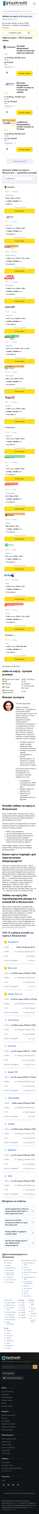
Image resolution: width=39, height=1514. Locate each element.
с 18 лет (26, 1275)
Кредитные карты (7, 1430)
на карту (9, 1263)
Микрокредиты (7, 1435)
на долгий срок (33, 1320)
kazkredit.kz (15, 1503)
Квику (7, 583)
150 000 (22, 1310)
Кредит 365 (8, 345)
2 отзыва (13, 549)
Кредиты (5, 1411)
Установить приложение (14, 1378)
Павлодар (9, 1346)
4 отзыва (13, 432)
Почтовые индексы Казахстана (12, 1468)
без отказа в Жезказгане (10, 1274)
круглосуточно (11, 1280)
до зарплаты (10, 1314)
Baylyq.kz (8, 553)
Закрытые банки (7, 1397)
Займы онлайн (8, 1260)
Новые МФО (6, 1450)
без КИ (26, 1293)
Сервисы (5, 1459)
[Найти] (35, 1367)
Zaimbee (8, 523)
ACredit (7, 613)
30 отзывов (14, 282)
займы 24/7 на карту (30, 1272)
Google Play (10, 1373)
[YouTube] (8, 1485)
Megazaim (8, 436)
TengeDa (8, 406)
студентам (9, 1277)
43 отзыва (14, 252)
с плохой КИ (10, 1282)
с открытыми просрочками (28, 1282)
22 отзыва (14, 221)
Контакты (5, 1477)
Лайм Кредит (9, 376)
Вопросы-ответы (7, 1406)
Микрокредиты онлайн (28, 1260)
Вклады (4, 1403)
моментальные (11, 1312)
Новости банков (7, 1400)
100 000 (22, 1308)
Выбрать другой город (9, 19)
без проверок (10, 1317)
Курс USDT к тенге (7, 1465)
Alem (7, 466)
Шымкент (9, 1336)
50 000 (22, 1305)
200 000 (22, 1313)
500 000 (22, 1315)
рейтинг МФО (10, 1303)
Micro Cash (8, 225)
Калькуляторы (6, 1471)
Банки (4, 1388)
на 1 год (33, 1316)
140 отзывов (14, 580)
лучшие (26, 1291)
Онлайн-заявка (24, 73)
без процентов (11, 1268)
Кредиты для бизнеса (8, 1427)
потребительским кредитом (14, 927)
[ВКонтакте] (4, 1485)
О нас (3, 1480)
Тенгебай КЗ (9, 195)
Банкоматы (5, 1394)
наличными (27, 1270)
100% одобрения (10, 1323)
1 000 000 (23, 1318)
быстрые (26, 1286)
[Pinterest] (18, 1485)
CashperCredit (9, 493)
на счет (26, 1267)
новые (8, 1265)
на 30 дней (32, 1303)
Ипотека (4, 1418)
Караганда (9, 1341)
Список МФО (8, 1300)
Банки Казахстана (7, 1391)
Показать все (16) (19, 161)
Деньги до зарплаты (8, 1447)
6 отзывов (14, 372)
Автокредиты (6, 1421)
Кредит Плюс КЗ (10, 255)
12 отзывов (14, 462)
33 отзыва (14, 402)
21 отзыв (13, 312)
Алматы (8, 1331)
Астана (8, 1333)
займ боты (27, 1296)
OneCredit (8, 315)
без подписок (28, 1288)
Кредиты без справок (8, 1424)
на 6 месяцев (33, 1312)
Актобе (8, 1338)
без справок (10, 1270)
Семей (8, 1348)
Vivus (7, 643)
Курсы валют (6, 1462)
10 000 (22, 1303)
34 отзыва (14, 342)
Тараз (8, 1343)
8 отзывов (14, 519)
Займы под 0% (6, 1442)
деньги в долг (10, 1305)
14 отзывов (14, 191)
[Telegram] (13, 1485)
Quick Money (9, 285)
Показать (5, 28)
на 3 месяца (33, 1308)
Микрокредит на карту (9, 1439)
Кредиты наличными (8, 1415)
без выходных (10, 1319)
